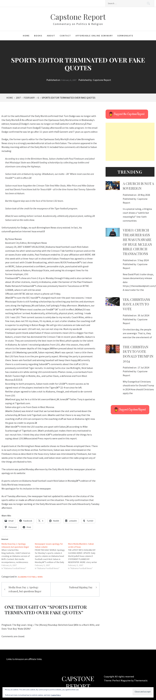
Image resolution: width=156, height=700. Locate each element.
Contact (65, 35)
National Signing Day (80, 587)
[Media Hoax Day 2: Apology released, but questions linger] (18, 556)
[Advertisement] (130, 142)
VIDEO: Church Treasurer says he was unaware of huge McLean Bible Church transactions (137, 242)
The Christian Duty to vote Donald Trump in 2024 (138, 354)
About (51, 35)
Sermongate (125, 35)
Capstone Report (78, 17)
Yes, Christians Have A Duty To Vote (136, 304)
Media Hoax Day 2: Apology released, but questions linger (25, 589)
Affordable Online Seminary (94, 35)
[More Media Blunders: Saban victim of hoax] (84, 556)
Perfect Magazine (121, 680)
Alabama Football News (30, 577)
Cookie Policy (56, 695)
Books (38, 35)
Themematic (141, 680)
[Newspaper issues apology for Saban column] (51, 556)
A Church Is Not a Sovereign (138, 186)
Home (26, 35)
